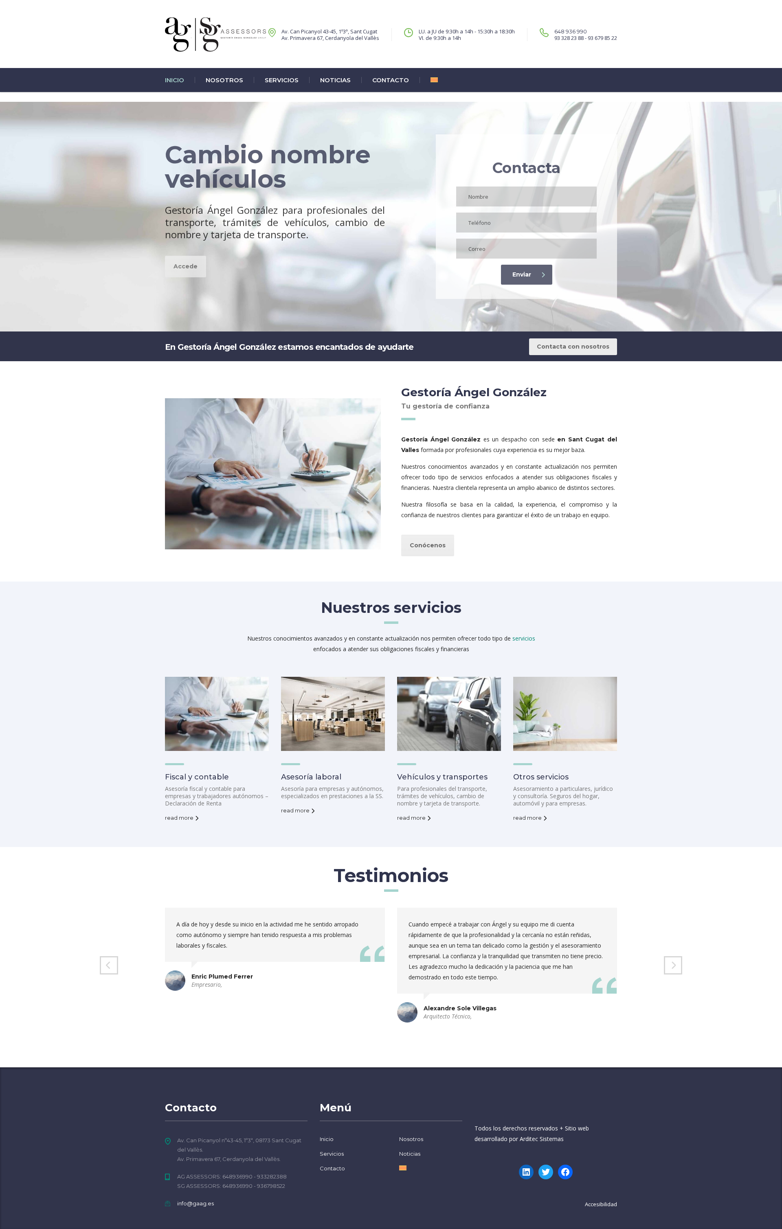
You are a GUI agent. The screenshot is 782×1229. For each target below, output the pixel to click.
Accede (186, 266)
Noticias (335, 80)
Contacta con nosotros (573, 346)
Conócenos (428, 545)
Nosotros (224, 80)
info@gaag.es (195, 1203)
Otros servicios (541, 777)
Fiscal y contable (197, 777)
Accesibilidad (601, 1204)
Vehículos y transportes (442, 777)
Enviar (521, 274)
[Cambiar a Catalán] (429, 80)
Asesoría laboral (311, 777)
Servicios (282, 80)
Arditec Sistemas (542, 1139)
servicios (523, 638)
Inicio (174, 80)
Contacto (390, 80)
